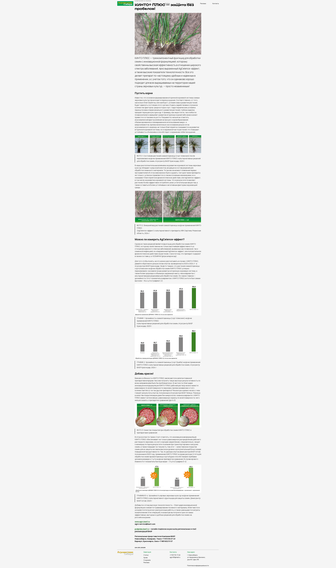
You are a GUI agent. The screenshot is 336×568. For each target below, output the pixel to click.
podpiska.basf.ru (142, 529)
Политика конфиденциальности (198, 566)
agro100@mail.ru (175, 557)
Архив (178, 3)
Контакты (215, 3)
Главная (155, 3)
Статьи (167, 3)
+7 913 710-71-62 (175, 555)
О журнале (190, 3)
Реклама (203, 3)
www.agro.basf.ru (142, 521)
